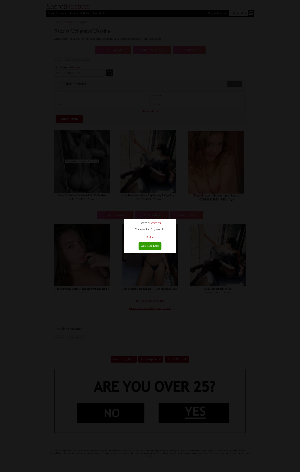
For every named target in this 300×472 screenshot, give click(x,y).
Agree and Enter (150, 245)
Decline (150, 237)
